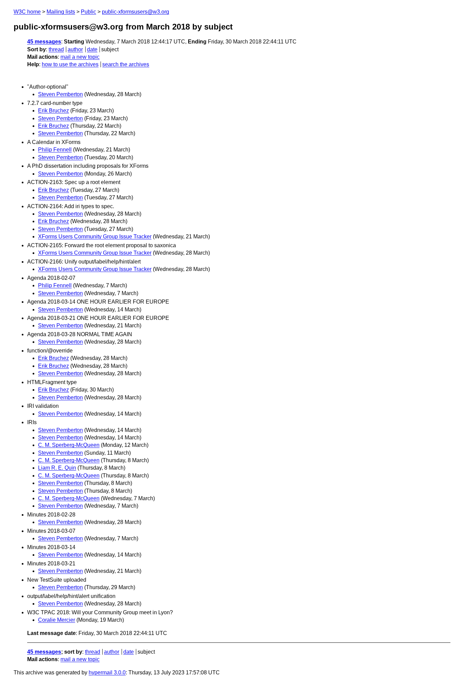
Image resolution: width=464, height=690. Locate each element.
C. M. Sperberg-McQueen (69, 445)
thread (56, 49)
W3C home (27, 12)
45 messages (44, 41)
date (92, 49)
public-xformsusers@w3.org (135, 12)
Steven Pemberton (60, 94)
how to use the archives (70, 64)
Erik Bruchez (53, 110)
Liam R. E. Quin (57, 468)
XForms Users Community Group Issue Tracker (94, 236)
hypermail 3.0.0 (107, 672)
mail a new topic (80, 57)
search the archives (125, 64)
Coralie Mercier (56, 620)
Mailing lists (61, 12)
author (75, 49)
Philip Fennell (55, 149)
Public (88, 12)
